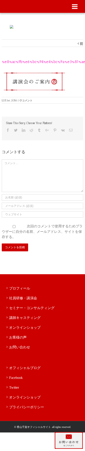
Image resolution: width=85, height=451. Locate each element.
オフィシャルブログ (25, 368)
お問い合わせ (19, 347)
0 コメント (26, 100)
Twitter (14, 387)
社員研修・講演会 (23, 298)
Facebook (16, 378)
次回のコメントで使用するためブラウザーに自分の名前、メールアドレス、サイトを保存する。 (42, 231)
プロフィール (19, 288)
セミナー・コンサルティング (31, 308)
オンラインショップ (25, 327)
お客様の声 (18, 337)
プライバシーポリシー (26, 407)
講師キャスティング (25, 318)
